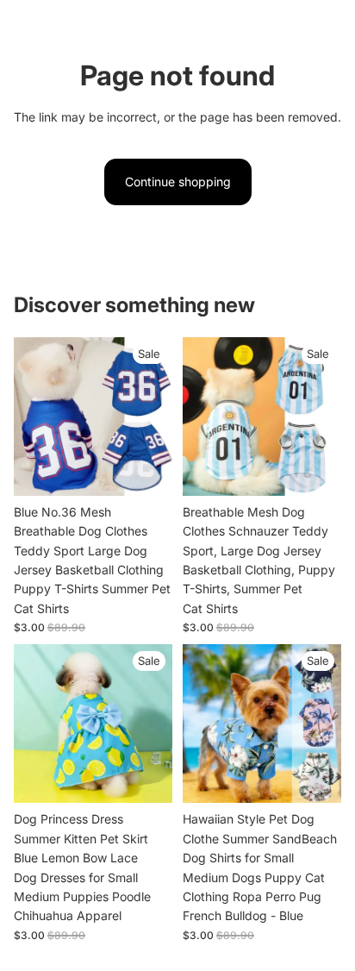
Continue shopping (178, 181)
